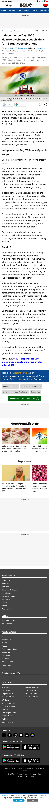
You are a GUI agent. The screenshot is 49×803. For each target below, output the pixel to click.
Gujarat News (7, 716)
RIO (27, 777)
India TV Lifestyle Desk (19, 48)
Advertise (5, 587)
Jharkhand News (8, 697)
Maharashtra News (31, 687)
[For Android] (11, 760)
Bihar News (6, 687)
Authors (4, 606)
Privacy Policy (35, 774)
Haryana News (7, 694)
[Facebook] (4, 735)
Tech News (6, 655)
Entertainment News (9, 649)
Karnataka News (8, 722)
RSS (32, 777)
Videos (12, 10)
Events (17, 31)
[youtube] (21, 735)
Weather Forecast (8, 620)
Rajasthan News (30, 690)
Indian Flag (35, 392)
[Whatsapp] (40, 104)
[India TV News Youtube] (47, 1)
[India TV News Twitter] (45, 1)
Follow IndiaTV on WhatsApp (22, 398)
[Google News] (7, 104)
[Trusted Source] (20, 104)
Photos (4, 643)
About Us (5, 583)
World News (6, 640)
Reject (32, 800)
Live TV (4, 602)
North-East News (8, 703)
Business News (7, 662)
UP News (5, 709)
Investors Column (8, 596)
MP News (5, 700)
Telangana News (30, 694)
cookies (41, 798)
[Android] (39, 1)
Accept (19, 800)
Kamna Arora (41, 48)
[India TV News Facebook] (43, 1)
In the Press (6, 593)
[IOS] (37, 1)
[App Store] (31, 747)
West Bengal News (31, 697)
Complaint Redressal (9, 590)
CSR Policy (19, 777)
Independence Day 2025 (31, 386)
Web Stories (6, 609)
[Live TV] (45, 5)
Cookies (5, 796)
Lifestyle (10, 31)
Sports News (6, 652)
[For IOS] (31, 760)
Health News (6, 665)
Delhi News (6, 690)
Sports (34, 10)
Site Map (11, 774)
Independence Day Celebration (15, 392)
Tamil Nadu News (8, 706)
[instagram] (15, 735)
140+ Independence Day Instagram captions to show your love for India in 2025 (22, 362)
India (19, 10)
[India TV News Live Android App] (11, 747)
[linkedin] (26, 735)
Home (3, 10)
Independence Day (10, 386)
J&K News (5, 719)
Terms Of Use (22, 774)
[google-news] (32, 735)
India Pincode (7, 624)
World (26, 10)
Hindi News (6, 599)
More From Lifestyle (24, 423)
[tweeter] (9, 735)
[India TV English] (26, 5)
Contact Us (6, 580)
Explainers (5, 659)
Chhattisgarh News (9, 713)
